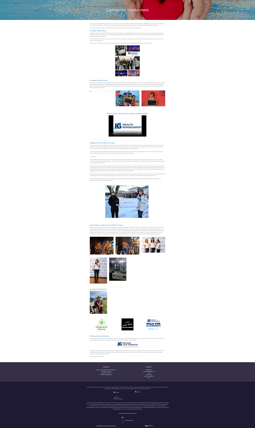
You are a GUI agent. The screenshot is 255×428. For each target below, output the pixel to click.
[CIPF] (138, 393)
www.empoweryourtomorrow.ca (97, 356)
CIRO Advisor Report (118, 399)
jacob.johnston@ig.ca (149, 376)
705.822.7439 (149, 374)
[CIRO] (121, 393)
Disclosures (133, 413)
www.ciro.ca (116, 397)
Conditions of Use (123, 413)
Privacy (129, 413)
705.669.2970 (149, 369)
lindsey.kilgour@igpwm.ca (149, 371)
